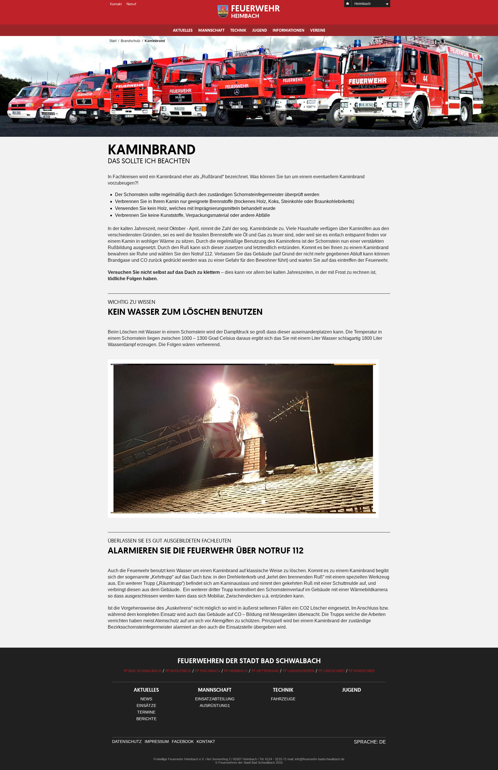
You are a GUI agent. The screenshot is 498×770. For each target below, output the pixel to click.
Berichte (146, 718)
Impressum (157, 741)
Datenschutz (127, 741)
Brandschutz (130, 41)
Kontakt (116, 4)
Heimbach (362, 4)
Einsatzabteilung (215, 699)
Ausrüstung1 (215, 705)
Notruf (131, 4)
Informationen (288, 30)
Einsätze (146, 705)
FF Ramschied (362, 671)
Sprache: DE (370, 741)
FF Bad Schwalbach (142, 671)
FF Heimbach (236, 671)
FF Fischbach (207, 671)
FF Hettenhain (265, 671)
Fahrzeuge (283, 699)
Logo (249, 11)
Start (112, 41)
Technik (238, 30)
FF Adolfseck (178, 671)
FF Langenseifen (298, 671)
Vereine (317, 30)
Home (348, 3)
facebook (183, 741)
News (146, 699)
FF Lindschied (331, 671)
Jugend (259, 30)
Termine (146, 712)
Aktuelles (183, 30)
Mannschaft (211, 30)
